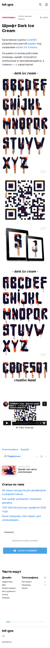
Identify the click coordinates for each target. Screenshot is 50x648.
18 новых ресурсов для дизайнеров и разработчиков (24, 492)
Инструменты (8, 591)
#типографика (10, 449)
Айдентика (7, 582)
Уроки (25, 588)
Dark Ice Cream (26, 47)
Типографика (8, 18)
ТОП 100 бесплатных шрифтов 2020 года (24, 509)
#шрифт (25, 449)
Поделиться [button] (13, 456)
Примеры (26, 585)
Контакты (6, 642)
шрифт (32, 43)
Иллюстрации (9, 588)
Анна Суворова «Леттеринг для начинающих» (21, 518)
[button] (40, 4)
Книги (5, 594)
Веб (4, 585)
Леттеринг (27, 582)
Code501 (32, 39)
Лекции (5, 597)
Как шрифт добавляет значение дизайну (21, 500)
